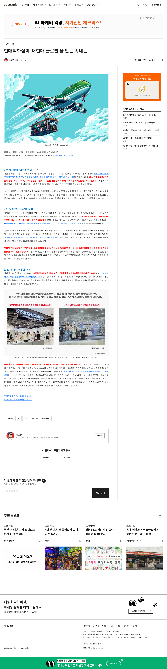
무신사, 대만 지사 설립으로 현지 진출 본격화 (19, 532)
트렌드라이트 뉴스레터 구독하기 (18, 396)
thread (16, 648)
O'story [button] (91, 4)
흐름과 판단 (54, 4)
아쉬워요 (66, 457)
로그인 (145, 5)
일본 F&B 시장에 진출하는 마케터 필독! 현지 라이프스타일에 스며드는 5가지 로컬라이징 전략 (103, 532)
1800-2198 (118, 637)
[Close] (122, 660)
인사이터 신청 (156, 5)
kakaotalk (25, 648)
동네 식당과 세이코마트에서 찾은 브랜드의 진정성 (142, 532)
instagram (8, 648)
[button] (160, 515)
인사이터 (67, 4)
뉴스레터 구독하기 (138, 611)
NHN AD (8, 626)
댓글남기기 (100, 493)
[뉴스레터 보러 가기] (64, 155)
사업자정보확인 (109, 634)
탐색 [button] (27, 4)
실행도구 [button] (78, 4)
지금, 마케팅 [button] (38, 4)
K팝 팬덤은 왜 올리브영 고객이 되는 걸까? (62, 532)
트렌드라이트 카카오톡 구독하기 (18, 400)
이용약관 (85, 644)
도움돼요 (46, 457)
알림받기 (99, 436)
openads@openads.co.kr (138, 637)
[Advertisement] (141, 194)
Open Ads (10, 4)
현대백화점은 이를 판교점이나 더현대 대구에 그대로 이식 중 (30, 237)
